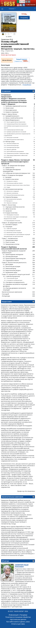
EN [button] (29, 2)
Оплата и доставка (18, 624)
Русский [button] (22, 2)
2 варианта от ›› (21, 60)
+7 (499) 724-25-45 (30, 5)
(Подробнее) (27, 85)
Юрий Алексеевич (21, 565)
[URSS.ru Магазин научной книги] (8, 3)
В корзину (24, 18)
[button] (18, 5)
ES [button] (26, 2)
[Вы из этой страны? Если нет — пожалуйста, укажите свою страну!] (18, 1)
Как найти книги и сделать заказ (18, 622)
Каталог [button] (11, 9)
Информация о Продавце (18, 615)
